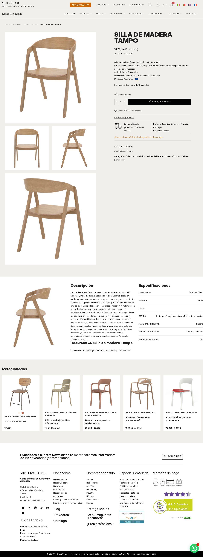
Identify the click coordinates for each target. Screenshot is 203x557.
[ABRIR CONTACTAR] (143, 5)
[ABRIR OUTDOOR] (180, 14)
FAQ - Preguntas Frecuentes (98, 517)
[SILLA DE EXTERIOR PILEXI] (141, 393)
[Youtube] (23, 513)
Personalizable (30, 24)
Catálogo (60, 521)
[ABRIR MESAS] (104, 14)
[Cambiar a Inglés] (190, 5)
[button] (194, 548)
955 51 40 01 (26, 497)
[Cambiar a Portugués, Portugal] (184, 5)
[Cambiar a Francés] (195, 5)
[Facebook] (23, 508)
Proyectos (61, 515)
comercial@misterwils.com (32, 500)
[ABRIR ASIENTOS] (91, 14)
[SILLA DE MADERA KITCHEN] (21, 393)
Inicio (7, 24)
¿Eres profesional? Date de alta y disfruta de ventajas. (139, 137)
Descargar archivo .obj (120, 350)
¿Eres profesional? (100, 524)
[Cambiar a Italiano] (178, 5)
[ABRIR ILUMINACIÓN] (124, 14)
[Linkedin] (47, 508)
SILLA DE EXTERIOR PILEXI (140, 413)
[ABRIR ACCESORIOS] (163, 14)
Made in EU (17, 24)
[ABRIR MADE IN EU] (198, 14)
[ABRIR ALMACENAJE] (143, 14)
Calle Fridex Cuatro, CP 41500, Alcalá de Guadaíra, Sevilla (91, 554)
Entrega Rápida (97, 509)
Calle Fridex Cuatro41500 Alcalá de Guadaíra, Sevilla (32, 490)
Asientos (130, 156)
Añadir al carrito (159, 102)
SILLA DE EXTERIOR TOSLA (181, 413)
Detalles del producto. (124, 117)
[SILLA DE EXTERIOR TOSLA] (182, 393)
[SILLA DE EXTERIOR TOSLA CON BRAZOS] (101, 393)
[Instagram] (29, 508)
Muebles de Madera (154, 156)
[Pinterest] (35, 508)
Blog (56, 509)
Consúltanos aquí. (79, 339)
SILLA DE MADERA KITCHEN (20, 417)
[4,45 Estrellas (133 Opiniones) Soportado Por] (160, 505)
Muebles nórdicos (172, 156)
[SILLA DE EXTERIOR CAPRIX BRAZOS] (61, 393)
